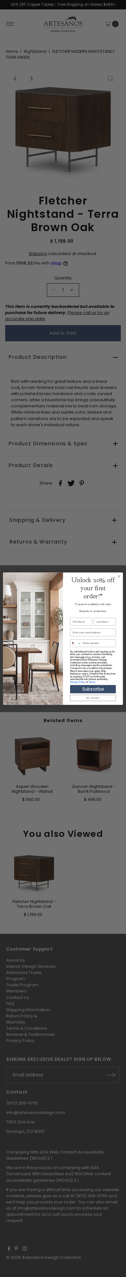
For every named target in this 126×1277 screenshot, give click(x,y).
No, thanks (93, 697)
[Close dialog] (119, 576)
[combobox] (75, 643)
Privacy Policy (78, 682)
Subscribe (93, 689)
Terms (92, 682)
